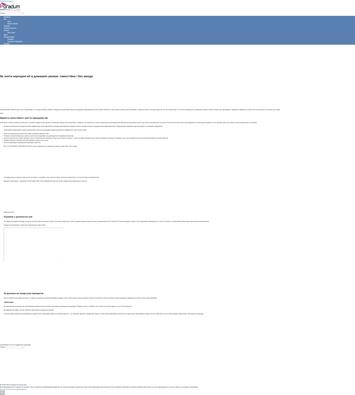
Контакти (3, 389)
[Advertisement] (55, 59)
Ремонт (6, 30)
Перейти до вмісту (6, 1)
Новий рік (7, 17)
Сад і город (11, 32)
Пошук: (2, 13)
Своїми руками (9, 37)
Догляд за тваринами (14, 41)
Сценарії (7, 43)
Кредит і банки (12, 23)
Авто (9, 21)
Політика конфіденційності (17, 389)
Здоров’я (7, 26)
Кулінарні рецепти (10, 28)
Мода (5, 35)
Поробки (10, 39)
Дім (5, 19)
